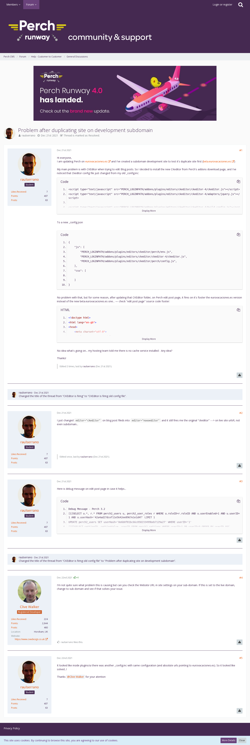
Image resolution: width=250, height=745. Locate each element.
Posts (14, 200)
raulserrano (28, 135)
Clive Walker (77, 676)
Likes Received (18, 191)
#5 (240, 658)
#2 (240, 413)
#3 (240, 481)
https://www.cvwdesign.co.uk (29, 639)
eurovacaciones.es (96, 161)
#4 (240, 577)
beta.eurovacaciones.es (217, 161)
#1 (240, 150)
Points (14, 195)
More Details (228, 740)
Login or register (222, 4)
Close (242, 740)
